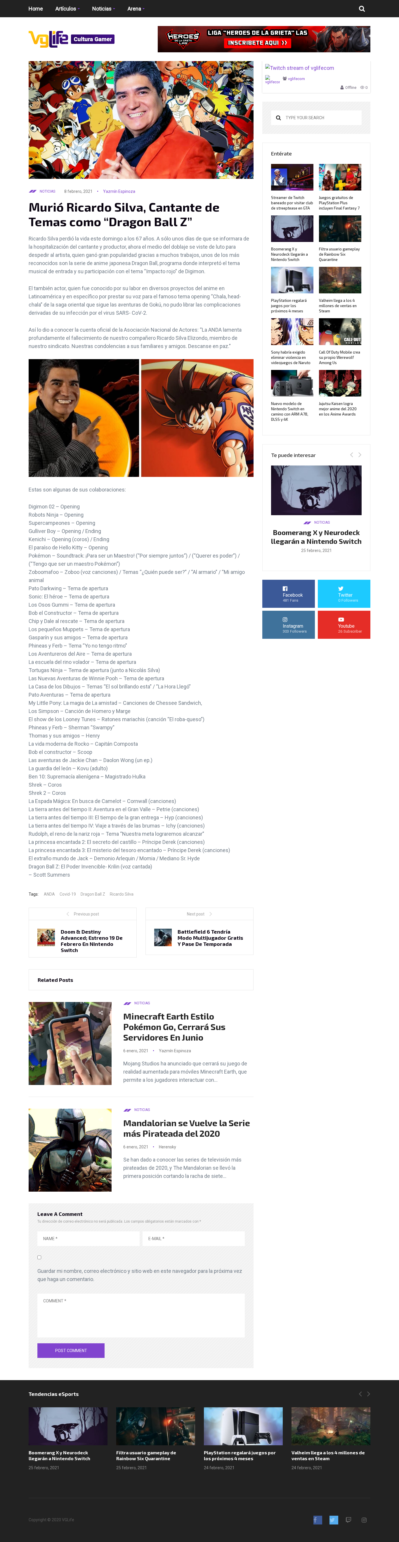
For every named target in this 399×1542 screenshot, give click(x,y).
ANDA (49, 894)
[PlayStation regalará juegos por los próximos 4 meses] (243, 1426)
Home (36, 9)
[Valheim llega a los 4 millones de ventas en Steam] (331, 1426)
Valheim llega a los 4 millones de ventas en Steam (338, 305)
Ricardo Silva (121, 894)
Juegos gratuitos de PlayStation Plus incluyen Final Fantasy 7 (339, 202)
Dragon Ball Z (93, 894)
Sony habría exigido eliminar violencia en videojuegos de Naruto (290, 357)
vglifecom (296, 79)
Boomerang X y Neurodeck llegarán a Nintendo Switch (289, 254)
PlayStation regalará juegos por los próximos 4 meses (289, 305)
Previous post (86, 914)
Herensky (167, 1147)
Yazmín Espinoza (119, 191)
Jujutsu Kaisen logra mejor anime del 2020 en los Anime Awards (338, 408)
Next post (195, 914)
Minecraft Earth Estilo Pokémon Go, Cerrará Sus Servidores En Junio (174, 1026)
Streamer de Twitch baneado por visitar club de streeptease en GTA (292, 202)
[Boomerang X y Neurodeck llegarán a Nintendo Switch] (68, 1426)
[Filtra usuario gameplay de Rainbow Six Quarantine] (155, 1426)
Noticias (102, 9)
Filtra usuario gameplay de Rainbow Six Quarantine (339, 254)
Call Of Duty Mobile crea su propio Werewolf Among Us (339, 357)
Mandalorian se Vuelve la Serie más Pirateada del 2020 (186, 1127)
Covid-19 (68, 894)
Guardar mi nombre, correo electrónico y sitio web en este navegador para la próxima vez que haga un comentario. (139, 1275)
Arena (134, 9)
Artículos (65, 9)
